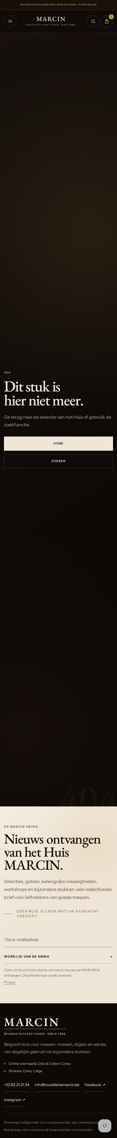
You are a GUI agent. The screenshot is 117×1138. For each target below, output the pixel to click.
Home (58, 443)
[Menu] (10, 21)
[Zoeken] (93, 21)
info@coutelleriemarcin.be (57, 1084)
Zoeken (58, 461)
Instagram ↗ (14, 1099)
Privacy (9, 982)
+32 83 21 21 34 (16, 1084)
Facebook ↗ (95, 1084)
